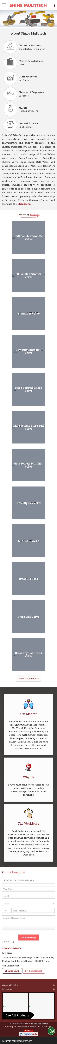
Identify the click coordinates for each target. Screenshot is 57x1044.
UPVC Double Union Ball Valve (28, 238)
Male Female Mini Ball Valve (28, 465)
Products (7, 989)
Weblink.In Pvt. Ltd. (41, 1026)
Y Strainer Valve (29, 313)
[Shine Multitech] (28, 5)
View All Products (28, 678)
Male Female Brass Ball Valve (28, 427)
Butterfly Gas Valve (28, 502)
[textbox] (28, 880)
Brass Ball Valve (28, 616)
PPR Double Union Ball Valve (29, 275)
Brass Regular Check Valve (28, 655)
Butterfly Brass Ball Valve (28, 351)
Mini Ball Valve (28, 540)
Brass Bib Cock (28, 578)
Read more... (24, 203)
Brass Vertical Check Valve (28, 389)
